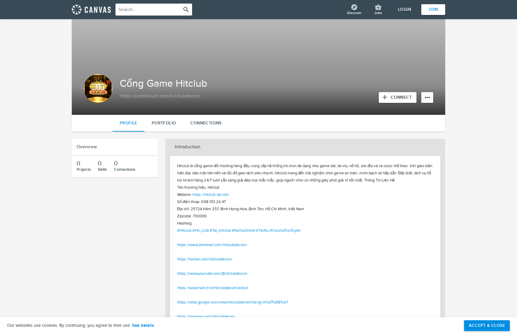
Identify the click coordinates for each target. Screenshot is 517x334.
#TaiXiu (262, 230)
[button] (305, 147)
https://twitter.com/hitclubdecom (204, 259)
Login (404, 9)
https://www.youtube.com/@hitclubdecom (212, 273)
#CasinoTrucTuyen (285, 230)
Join (433, 9)
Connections (205, 123)
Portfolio (164, 123)
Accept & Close (487, 325)
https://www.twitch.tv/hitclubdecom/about (212, 288)
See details (143, 325)
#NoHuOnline (243, 230)
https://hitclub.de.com (210, 194)
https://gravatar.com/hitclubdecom (206, 316)
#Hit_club (200, 230)
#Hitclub (184, 230)
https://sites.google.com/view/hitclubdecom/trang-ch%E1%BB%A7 (232, 302)
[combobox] (153, 10)
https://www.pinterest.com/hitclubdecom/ (212, 245)
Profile (128, 123)
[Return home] (91, 9)
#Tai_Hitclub (220, 230)
